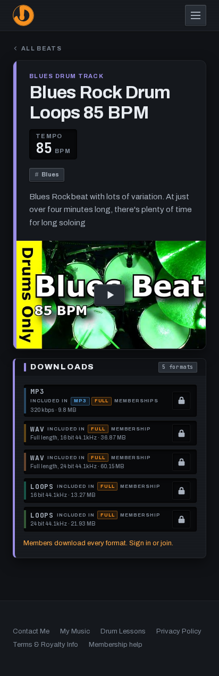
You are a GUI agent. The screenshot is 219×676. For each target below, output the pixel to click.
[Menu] (195, 15)
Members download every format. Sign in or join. (98, 543)
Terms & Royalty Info (45, 644)
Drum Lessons (123, 631)
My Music (75, 631)
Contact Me (31, 631)
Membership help (115, 644)
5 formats (179, 368)
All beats (41, 49)
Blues (47, 174)
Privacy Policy (178, 631)
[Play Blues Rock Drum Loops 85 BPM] (109, 295)
